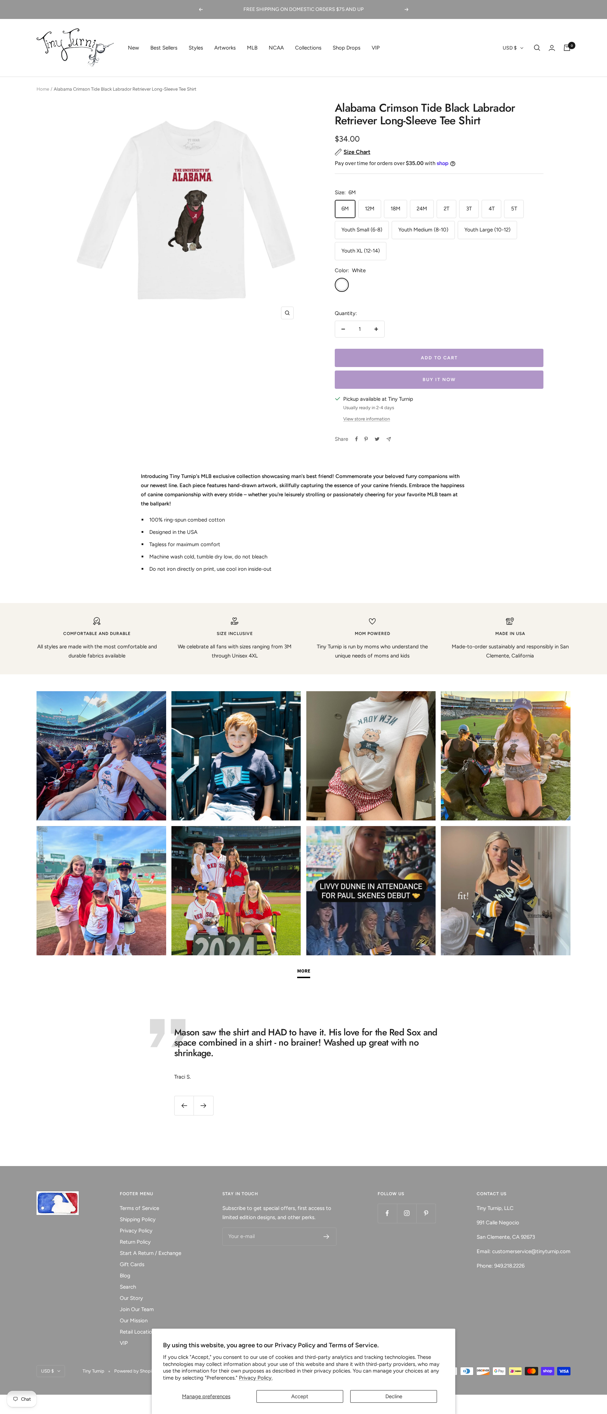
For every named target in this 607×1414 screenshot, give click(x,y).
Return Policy (135, 1242)
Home (43, 89)
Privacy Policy (136, 1231)
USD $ (510, 48)
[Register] (326, 1236)
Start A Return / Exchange (150, 1253)
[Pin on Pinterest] (366, 439)
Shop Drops (346, 48)
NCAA (276, 48)
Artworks (225, 48)
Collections (308, 48)
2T (446, 208)
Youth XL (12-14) (360, 251)
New (133, 48)
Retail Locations (138, 1332)
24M (422, 208)
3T (469, 208)
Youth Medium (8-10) (423, 230)
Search (128, 1287)
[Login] (552, 48)
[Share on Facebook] (356, 439)
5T (514, 208)
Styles (196, 48)
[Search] (537, 48)
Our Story (131, 1298)
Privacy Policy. (256, 1378)
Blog (125, 1275)
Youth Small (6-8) (361, 230)
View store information (366, 418)
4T (492, 208)
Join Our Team (137, 1309)
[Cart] (566, 48)
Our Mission (134, 1320)
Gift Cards (132, 1264)
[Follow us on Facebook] (387, 1213)
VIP (376, 48)
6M (345, 208)
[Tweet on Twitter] (377, 439)
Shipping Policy (138, 1219)
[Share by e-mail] (388, 439)
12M (369, 208)
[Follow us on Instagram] (406, 1213)
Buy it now (439, 379)
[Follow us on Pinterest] (426, 1213)
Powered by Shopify (135, 1371)
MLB (252, 48)
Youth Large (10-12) (487, 230)
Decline (393, 1396)
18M (395, 208)
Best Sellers (163, 48)
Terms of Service (139, 1208)
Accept (299, 1396)
